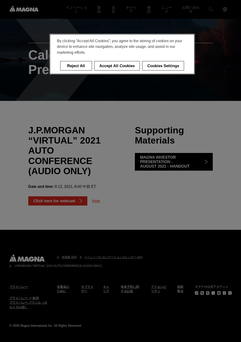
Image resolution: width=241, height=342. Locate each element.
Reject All (76, 65)
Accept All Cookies (117, 65)
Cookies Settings (163, 65)
